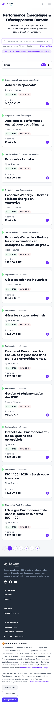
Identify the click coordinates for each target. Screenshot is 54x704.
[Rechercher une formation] (43, 3)
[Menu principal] (49, 3)
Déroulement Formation (13, 632)
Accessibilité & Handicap (14, 636)
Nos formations (10, 590)
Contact (7, 599)
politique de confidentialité (38, 682)
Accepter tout (10, 700)
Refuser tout (10, 694)
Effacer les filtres (46, 46)
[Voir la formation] (47, 103)
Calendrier (8, 595)
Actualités (8, 609)
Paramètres (10, 687)
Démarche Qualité (11, 627)
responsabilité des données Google (34, 668)
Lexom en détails (11, 623)
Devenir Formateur (11, 613)
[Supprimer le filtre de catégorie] (49, 51)
